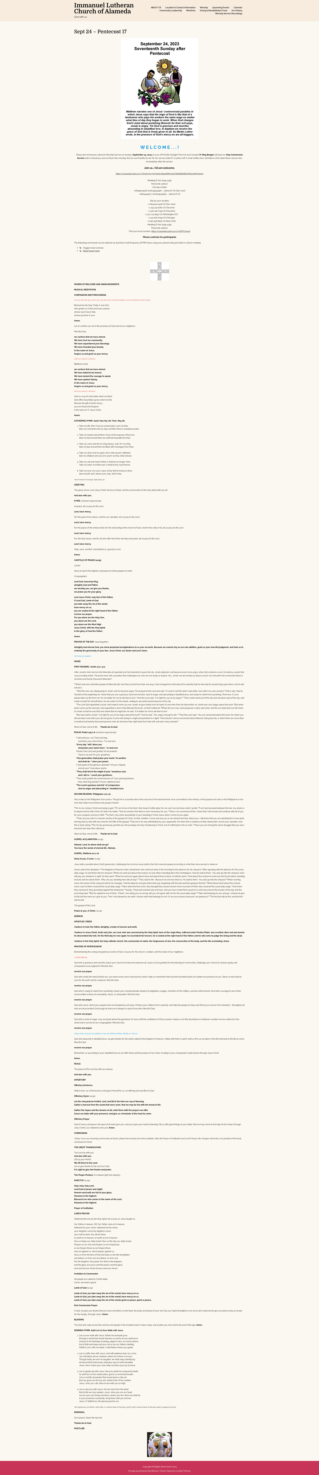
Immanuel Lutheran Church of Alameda (104, 8)
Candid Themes (183, 1471)
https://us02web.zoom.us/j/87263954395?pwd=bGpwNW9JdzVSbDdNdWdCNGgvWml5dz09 (159, 174)
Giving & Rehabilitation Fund (213, 10)
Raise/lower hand (91, 251)
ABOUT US (156, 7)
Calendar (238, 7)
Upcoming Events (220, 7)
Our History (237, 10)
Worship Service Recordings (228, 13)
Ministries (191, 10)
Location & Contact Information (180, 7)
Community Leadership (171, 10)
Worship (204, 7)
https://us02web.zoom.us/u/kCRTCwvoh (170, 231)
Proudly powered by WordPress (143, 1471)
